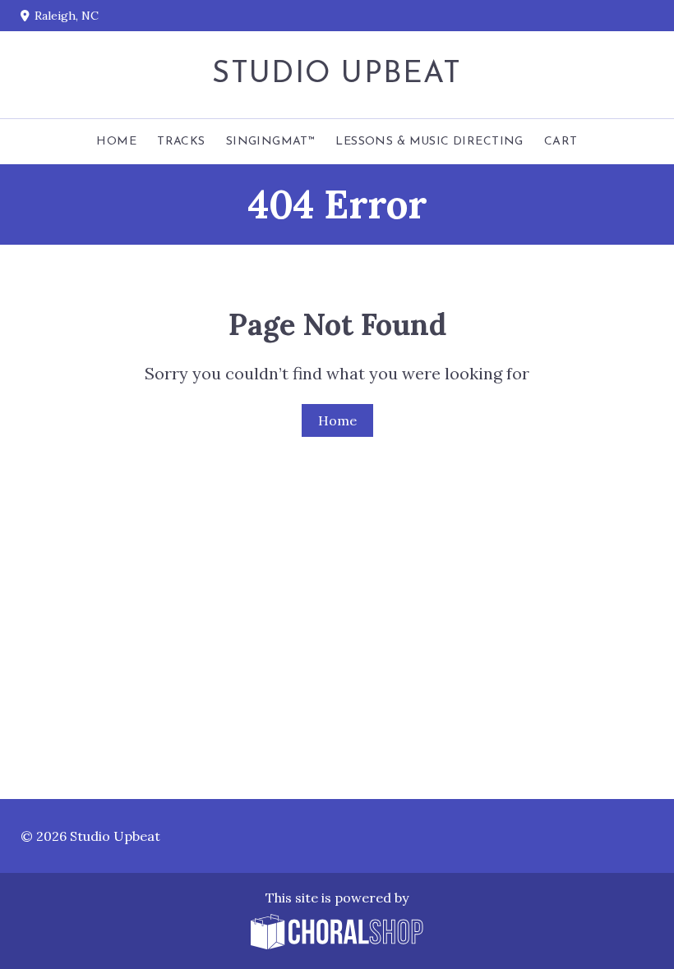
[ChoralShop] (337, 933)
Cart (561, 141)
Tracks (181, 141)
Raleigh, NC (67, 15)
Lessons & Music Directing (429, 141)
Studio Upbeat (337, 75)
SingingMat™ (271, 141)
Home (116, 141)
